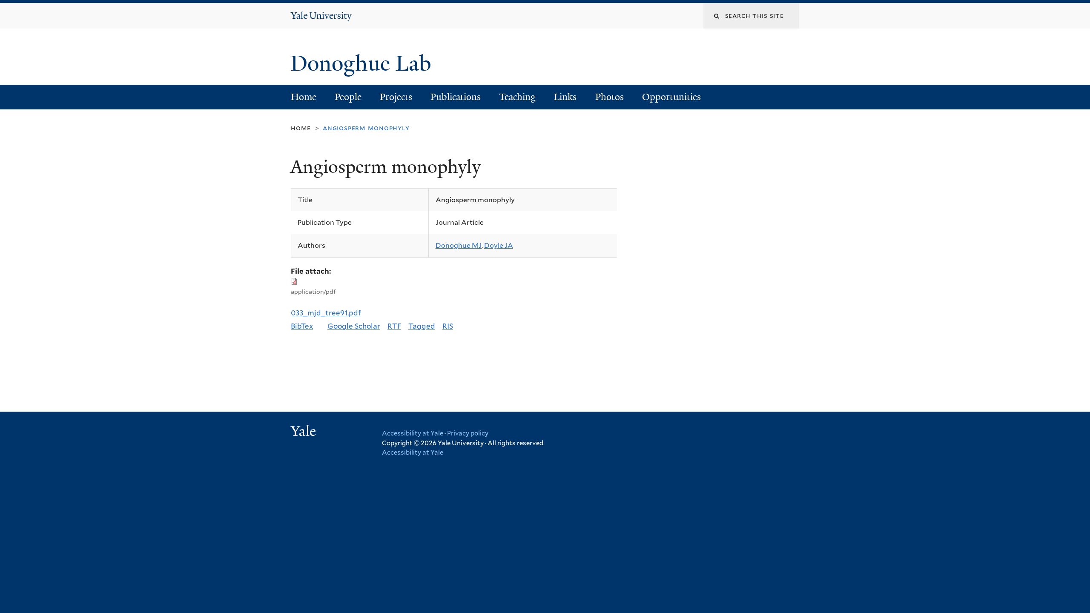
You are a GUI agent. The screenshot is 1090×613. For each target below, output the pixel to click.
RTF (394, 326)
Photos (609, 97)
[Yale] (304, 432)
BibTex (302, 326)
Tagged (421, 326)
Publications (455, 97)
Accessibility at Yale (412, 433)
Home (303, 97)
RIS (447, 326)
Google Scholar (353, 326)
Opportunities (671, 97)
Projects (396, 97)
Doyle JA (498, 245)
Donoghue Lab (366, 63)
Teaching (517, 97)
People (348, 97)
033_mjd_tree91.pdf (326, 313)
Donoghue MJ (459, 245)
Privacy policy (467, 433)
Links (565, 97)
